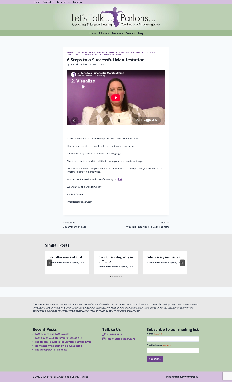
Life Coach (150, 52)
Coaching (102, 52)
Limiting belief (74, 54)
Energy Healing (116, 52)
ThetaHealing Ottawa (110, 54)
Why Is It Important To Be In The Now (147, 224)
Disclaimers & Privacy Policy (182, 376)
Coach (92, 52)
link (120, 179)
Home (37, 2)
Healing (130, 52)
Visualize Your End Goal (66, 257)
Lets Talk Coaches (78, 64)
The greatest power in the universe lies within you (63, 341)
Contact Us (48, 2)
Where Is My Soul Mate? (163, 257)
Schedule (104, 33)
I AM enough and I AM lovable (52, 334)
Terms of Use (64, 2)
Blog (140, 33)
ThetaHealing (90, 54)
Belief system (73, 52)
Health (139, 52)
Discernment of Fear (74, 224)
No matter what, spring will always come (58, 345)
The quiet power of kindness (51, 349)
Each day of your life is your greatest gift (58, 337)
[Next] (182, 263)
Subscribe (155, 358)
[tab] (110, 276)
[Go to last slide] (49, 263)
